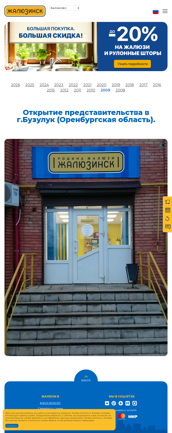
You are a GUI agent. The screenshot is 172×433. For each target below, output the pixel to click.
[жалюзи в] (25, 11)
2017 (143, 85)
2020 (101, 85)
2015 (51, 90)
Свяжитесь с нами (50, 408)
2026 (15, 85)
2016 (157, 85)
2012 (64, 90)
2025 (29, 85)
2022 (73, 85)
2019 (116, 85)
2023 (58, 85)
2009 (105, 90)
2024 (44, 85)
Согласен (11, 425)
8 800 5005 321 (50, 403)
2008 (120, 90)
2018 (129, 85)
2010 (91, 90)
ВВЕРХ (86, 380)
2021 (87, 85)
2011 (77, 90)
